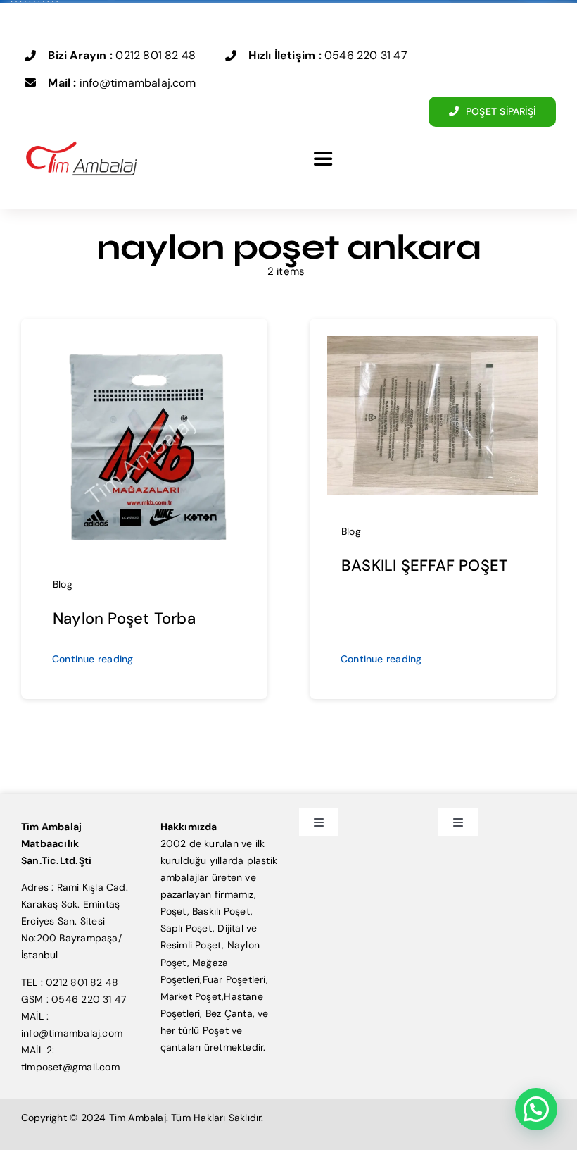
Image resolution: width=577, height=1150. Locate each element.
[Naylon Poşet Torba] (144, 344)
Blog (62, 584)
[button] (536, 1109)
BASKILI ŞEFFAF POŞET (424, 565)
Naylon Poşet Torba (124, 618)
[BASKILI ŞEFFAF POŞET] (432, 344)
